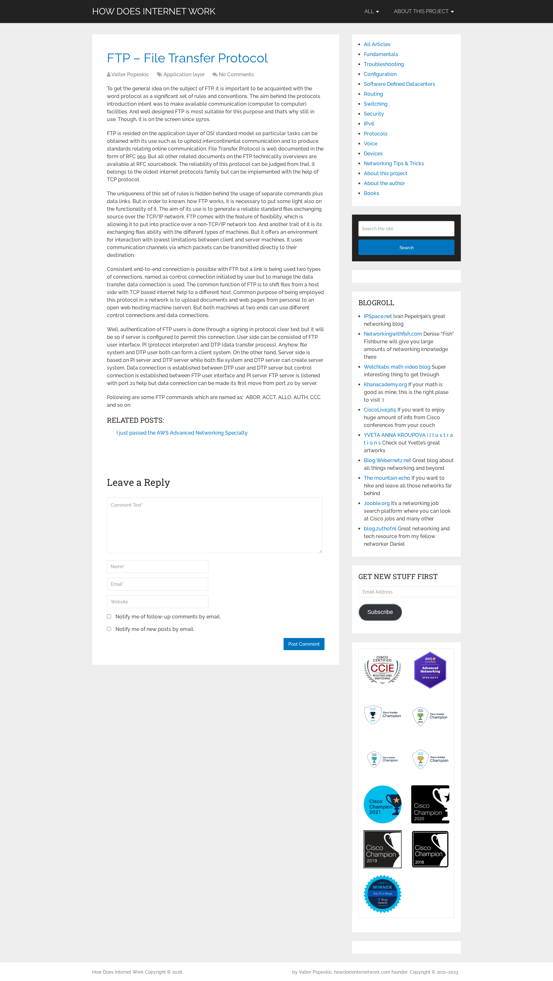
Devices (373, 154)
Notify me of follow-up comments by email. (168, 617)
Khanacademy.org (385, 384)
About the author (384, 183)
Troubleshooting (384, 64)
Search (406, 247)
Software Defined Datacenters (399, 84)
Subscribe (380, 612)
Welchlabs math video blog (397, 367)
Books (371, 193)
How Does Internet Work (153, 11)
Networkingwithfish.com (393, 334)
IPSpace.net (378, 316)
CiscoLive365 (380, 410)
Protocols (376, 134)
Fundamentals (381, 54)
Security (374, 114)
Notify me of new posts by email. (155, 629)
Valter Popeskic (130, 74)
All (369, 11)
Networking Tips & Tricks (394, 163)
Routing (373, 94)
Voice (370, 144)
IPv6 (369, 124)
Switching (376, 104)
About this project (421, 11)
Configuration (380, 74)
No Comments (236, 74)
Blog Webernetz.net (387, 460)
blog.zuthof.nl (380, 529)
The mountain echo (387, 478)
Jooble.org (377, 503)
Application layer (184, 74)
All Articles (377, 44)
